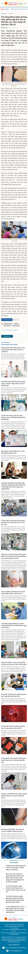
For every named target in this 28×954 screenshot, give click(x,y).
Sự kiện (6, 9)
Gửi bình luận (7, 336)
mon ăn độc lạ (7, 325)
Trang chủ (3, 13)
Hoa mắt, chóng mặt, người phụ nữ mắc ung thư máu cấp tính (13, 695)
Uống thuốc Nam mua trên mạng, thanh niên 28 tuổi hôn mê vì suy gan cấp (13, 522)
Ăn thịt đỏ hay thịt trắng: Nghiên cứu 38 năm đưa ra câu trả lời (13, 727)
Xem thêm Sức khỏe (9, 344)
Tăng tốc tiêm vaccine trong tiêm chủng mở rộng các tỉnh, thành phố (14, 663)
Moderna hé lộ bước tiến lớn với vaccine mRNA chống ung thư (12, 830)
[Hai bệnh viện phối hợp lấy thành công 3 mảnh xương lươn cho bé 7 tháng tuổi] (14, 402)
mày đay (16, 323)
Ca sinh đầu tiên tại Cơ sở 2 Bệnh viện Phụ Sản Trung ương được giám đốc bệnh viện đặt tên (15, 909)
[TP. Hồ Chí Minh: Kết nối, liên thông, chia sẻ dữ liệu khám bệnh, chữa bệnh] (14, 438)
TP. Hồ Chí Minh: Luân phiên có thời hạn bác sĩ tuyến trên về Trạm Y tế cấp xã (15, 889)
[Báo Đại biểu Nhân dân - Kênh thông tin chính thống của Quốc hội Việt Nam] (14, 3)
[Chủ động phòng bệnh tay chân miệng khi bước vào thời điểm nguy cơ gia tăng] (14, 649)
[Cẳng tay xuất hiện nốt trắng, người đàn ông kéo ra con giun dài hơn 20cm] (14, 816)
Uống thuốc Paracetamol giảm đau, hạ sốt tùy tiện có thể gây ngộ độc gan (13, 760)
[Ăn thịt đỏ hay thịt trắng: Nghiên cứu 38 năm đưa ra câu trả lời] (14, 745)
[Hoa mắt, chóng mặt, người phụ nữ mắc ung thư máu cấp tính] (14, 713)
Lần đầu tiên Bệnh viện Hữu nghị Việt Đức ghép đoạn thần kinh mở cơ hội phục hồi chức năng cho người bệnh (13, 486)
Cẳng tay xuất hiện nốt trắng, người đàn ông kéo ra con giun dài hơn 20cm (14, 796)
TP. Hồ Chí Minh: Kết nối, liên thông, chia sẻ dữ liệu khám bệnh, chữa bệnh (13, 417)
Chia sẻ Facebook (7, 319)
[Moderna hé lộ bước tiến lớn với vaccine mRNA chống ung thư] (14, 850)
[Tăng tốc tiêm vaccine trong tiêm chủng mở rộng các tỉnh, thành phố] (14, 681)
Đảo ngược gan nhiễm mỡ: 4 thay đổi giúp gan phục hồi (13, 452)
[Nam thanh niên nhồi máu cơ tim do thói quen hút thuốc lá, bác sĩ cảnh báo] (14, 368)
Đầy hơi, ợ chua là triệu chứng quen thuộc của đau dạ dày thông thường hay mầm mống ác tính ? (13, 556)
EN (25, 3)
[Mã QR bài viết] (17, 319)
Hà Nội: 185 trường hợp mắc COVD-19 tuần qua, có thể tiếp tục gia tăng (16, 867)
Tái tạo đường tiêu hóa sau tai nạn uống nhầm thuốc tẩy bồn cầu (13, 592)
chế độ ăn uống (15, 325)
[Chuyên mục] (2, 3)
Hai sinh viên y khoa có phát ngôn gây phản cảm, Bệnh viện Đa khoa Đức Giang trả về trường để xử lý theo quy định (15, 878)
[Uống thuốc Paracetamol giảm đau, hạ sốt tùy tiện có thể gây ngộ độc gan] (14, 781)
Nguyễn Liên (4, 27)
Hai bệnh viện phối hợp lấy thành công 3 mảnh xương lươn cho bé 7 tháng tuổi (13, 383)
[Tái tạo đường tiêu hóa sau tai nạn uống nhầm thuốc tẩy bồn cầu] (14, 610)
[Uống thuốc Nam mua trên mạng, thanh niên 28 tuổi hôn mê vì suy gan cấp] (14, 541)
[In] (14, 319)
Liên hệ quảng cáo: (14, 944)
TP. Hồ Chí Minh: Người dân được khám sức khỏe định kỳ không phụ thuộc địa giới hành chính (15, 899)
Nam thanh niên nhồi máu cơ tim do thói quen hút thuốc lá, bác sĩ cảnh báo (13, 349)
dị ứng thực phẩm (8, 323)
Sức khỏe (10, 13)
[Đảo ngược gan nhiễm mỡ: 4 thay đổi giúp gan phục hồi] (14, 470)
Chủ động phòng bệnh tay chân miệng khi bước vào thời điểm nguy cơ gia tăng (14, 625)
